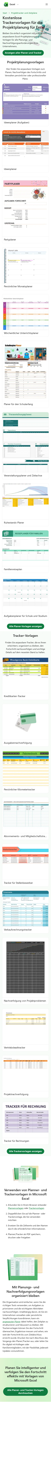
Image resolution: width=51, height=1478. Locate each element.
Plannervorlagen (16, 1208)
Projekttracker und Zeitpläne (24, 13)
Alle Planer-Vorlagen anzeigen (25, 626)
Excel (12, 4)
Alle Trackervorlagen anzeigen (25, 1151)
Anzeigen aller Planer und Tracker (23, 52)
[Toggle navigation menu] (46, 4)
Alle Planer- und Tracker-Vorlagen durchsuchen (25, 1392)
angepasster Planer (12, 1321)
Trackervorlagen (36, 1208)
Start (5, 13)
